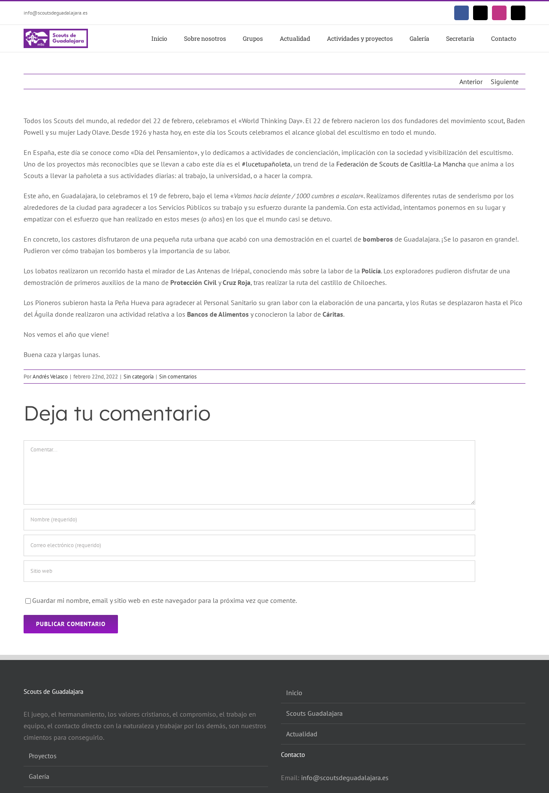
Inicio (294, 692)
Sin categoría (139, 376)
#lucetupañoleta (266, 164)
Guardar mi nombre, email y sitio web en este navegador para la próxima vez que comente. (164, 600)
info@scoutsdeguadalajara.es (55, 12)
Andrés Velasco (50, 376)
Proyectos (43, 755)
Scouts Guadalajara (314, 713)
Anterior (471, 81)
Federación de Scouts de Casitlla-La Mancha (401, 164)
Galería (39, 776)
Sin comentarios (177, 376)
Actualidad (301, 733)
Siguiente (505, 81)
